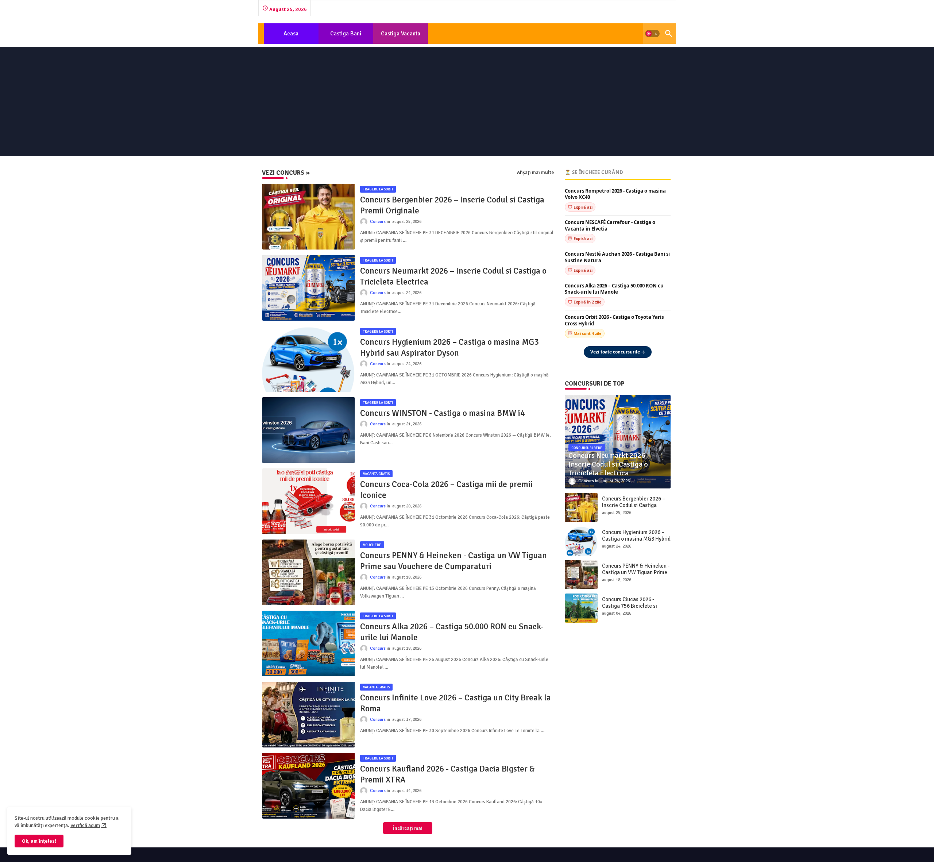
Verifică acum (85, 825)
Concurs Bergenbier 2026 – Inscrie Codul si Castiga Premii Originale (452, 205)
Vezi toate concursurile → (617, 352)
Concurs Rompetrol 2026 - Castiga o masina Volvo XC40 (615, 194)
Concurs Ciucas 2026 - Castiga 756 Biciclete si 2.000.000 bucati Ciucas (630, 606)
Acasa (290, 33)
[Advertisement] (467, 101)
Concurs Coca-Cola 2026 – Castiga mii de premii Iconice (446, 489)
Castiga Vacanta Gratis (400, 37)
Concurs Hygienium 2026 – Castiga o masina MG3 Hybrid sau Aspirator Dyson (449, 347)
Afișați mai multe (535, 172)
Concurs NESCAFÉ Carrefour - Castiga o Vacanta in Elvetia (610, 225)
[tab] (291, 33)
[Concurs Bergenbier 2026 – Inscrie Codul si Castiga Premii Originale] (581, 507)
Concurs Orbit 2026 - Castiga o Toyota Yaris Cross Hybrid (614, 320)
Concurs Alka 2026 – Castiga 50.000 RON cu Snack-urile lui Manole (452, 632)
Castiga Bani (345, 33)
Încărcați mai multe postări (405, 829)
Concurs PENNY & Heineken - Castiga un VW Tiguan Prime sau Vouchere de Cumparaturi (453, 561)
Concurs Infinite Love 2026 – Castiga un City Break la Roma (455, 703)
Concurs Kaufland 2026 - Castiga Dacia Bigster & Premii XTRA (447, 774)
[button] (652, 33)
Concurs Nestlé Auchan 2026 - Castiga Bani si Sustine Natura (617, 257)
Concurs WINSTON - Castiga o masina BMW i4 (442, 413)
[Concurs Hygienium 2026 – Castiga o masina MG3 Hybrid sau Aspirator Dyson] (581, 541)
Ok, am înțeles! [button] (39, 841)
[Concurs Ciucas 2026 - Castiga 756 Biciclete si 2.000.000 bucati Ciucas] (581, 608)
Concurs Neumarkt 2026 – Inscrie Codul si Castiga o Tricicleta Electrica (453, 276)
